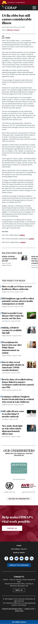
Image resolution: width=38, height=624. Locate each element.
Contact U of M (29, 609)
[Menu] (34, 8)
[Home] (9, 7)
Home (19, 545)
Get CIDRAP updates (19, 622)
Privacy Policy (19, 611)
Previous (19, 253)
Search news (19, 552)
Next (21, 253)
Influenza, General (13, 30)
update (22, 235)
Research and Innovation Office (12, 609)
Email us (19, 590)
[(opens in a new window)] (14, 2)
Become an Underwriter (19, 499)
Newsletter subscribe (19, 565)
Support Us (12, 528)
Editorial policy (19, 549)
